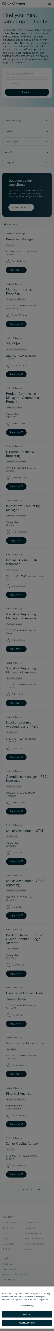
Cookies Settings (27, 1305)
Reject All (27, 1314)
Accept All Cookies (27, 1323)
